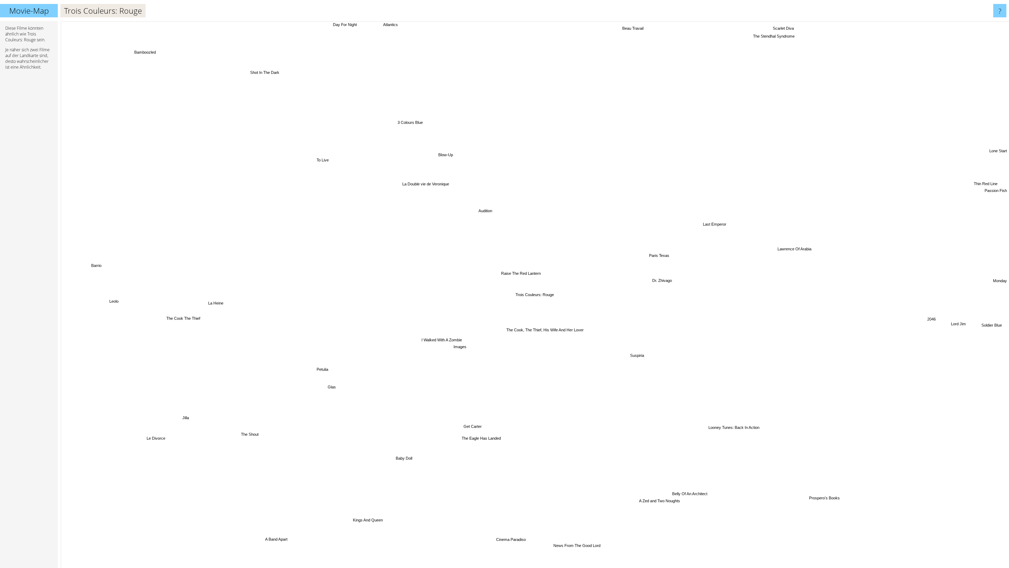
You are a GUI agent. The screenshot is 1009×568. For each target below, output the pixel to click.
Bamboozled (141, 55)
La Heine (216, 298)
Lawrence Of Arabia (795, 248)
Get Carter (478, 427)
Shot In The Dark (260, 75)
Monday (1000, 275)
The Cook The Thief (185, 331)
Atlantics (380, 24)
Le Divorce (139, 423)
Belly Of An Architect (686, 493)
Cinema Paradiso (528, 541)
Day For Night (343, 24)
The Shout (248, 432)
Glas (326, 382)
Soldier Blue (993, 321)
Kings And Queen (371, 521)
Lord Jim (960, 320)
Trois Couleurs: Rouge (535, 294)
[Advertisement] (29, 154)
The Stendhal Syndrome (779, 38)
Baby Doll (411, 460)
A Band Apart (282, 541)
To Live (326, 158)
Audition (504, 205)
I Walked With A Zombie (442, 338)
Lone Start (998, 148)
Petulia (321, 366)
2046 (930, 328)
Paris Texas (658, 254)
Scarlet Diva (788, 30)
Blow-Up (435, 156)
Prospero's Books (815, 501)
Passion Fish (996, 190)
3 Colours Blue (409, 122)
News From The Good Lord (583, 544)
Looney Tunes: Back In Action (728, 430)
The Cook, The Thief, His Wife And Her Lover (543, 329)
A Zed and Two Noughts (656, 501)
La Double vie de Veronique (429, 184)
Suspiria (635, 355)
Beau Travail (621, 27)
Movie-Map (29, 10)
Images (456, 345)
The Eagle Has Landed (488, 439)
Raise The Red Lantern (519, 273)
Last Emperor (716, 224)
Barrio (95, 268)
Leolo (114, 308)
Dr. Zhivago (665, 282)
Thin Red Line (986, 183)
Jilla (190, 422)
